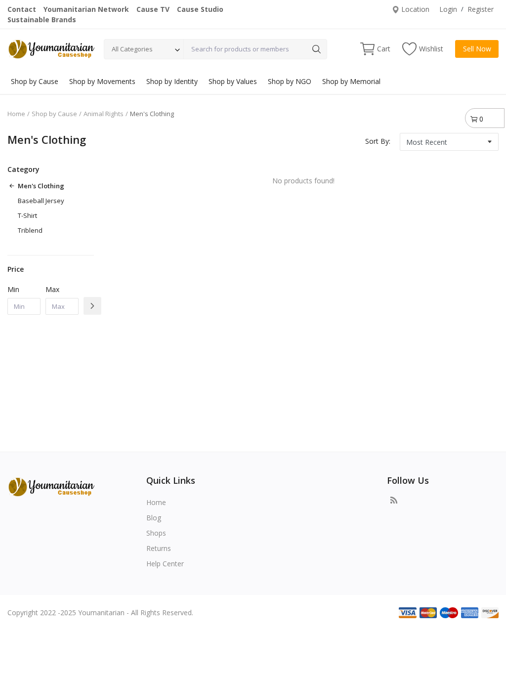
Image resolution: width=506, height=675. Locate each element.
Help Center (165, 563)
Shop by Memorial (351, 81)
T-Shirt (27, 215)
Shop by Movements (102, 81)
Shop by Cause (34, 81)
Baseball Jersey (41, 200)
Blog (153, 517)
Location (414, 9)
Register (480, 9)
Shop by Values (233, 81)
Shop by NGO (289, 81)
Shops (156, 533)
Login (448, 9)
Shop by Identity (172, 81)
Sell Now (477, 48)
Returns (158, 548)
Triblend (30, 230)
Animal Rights (104, 113)
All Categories (132, 48)
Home (16, 113)
